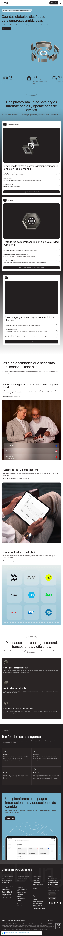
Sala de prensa (36, 880)
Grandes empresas (21, 882)
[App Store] (52, 894)
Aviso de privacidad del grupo (18, 920)
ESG (34, 886)
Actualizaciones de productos (37, 906)
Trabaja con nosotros (38, 884)
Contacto (35, 888)
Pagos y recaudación (7, 880)
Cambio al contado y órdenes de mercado (7, 892)
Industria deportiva (21, 892)
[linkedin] (49, 903)
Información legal (6, 920)
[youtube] (57, 903)
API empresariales (52, 880)
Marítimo (19, 896)
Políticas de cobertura (7, 897)
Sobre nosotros (36, 878)
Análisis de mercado (38, 901)
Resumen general (6, 878)
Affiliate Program (21, 906)
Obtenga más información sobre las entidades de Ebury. (15, 932)
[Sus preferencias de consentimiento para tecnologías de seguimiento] (2, 933)
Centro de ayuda (37, 897)
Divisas (34, 894)
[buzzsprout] (60, 903)
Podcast (35, 899)
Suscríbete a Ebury (37, 903)
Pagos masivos (5, 882)
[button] (60, 2)
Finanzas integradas (53, 884)
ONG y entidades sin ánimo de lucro (22, 890)
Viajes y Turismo (21, 898)
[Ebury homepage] (5, 2)
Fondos (19, 900)
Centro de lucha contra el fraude (39, 909)
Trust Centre (36, 911)
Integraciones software (54, 882)
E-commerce (20, 894)
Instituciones (20, 884)
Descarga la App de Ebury (54, 890)
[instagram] (52, 903)
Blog (34, 895)
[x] (55, 903)
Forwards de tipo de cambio (6, 895)
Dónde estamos (36, 882)
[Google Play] (52, 898)
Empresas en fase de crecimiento (22, 879)
